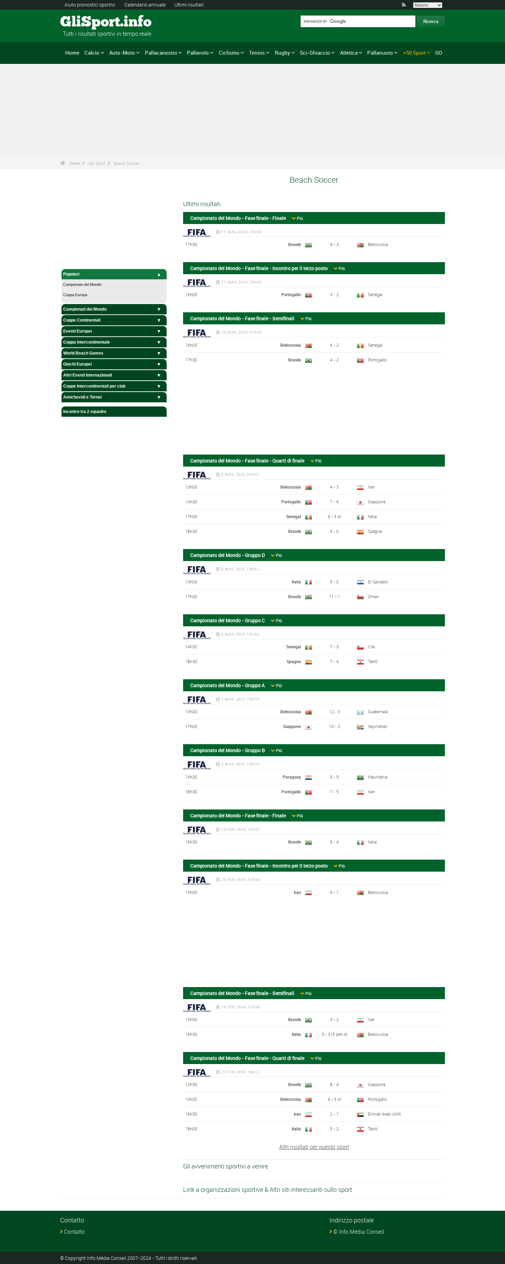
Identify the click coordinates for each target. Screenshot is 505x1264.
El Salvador (378, 581)
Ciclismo (229, 52)
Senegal (375, 294)
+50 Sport (414, 52)
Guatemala (378, 711)
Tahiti (373, 661)
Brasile (294, 244)
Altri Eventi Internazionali (87, 375)
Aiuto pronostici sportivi (90, 4)
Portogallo (291, 294)
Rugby (282, 52)
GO (438, 52)
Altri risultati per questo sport (314, 1147)
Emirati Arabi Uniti (384, 1114)
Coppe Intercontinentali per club (94, 386)
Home (72, 52)
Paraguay (292, 777)
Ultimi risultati (189, 4)
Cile (371, 646)
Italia (372, 516)
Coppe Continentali (81, 320)
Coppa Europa (75, 295)
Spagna (375, 531)
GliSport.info (86, 22)
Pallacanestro (161, 52)
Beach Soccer (126, 163)
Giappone (376, 501)
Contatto (74, 1231)
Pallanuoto (380, 52)
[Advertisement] (314, 412)
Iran (371, 487)
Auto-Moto (122, 52)
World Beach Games (83, 353)
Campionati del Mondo (84, 309)
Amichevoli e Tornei (82, 397)
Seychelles (377, 726)
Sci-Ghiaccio (315, 52)
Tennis (257, 52)
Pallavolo (198, 52)
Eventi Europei (77, 331)
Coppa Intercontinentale (86, 342)
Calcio (92, 52)
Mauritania (377, 777)
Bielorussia (378, 244)
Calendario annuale (145, 4)
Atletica (349, 52)
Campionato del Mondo (82, 284)
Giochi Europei (77, 364)
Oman (373, 596)
